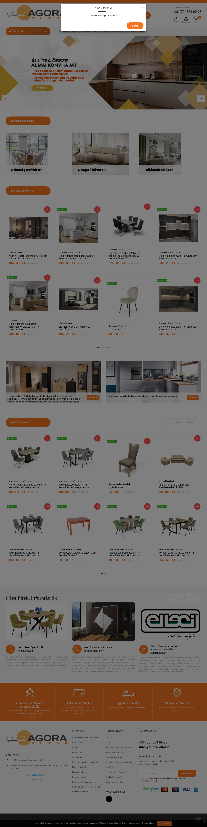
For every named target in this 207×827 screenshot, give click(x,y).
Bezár (135, 26)
